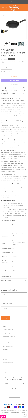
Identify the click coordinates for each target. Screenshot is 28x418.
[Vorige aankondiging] (2, 2)
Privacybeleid (6, 349)
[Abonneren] (23, 383)
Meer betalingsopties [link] (14, 84)
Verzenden (5, 372)
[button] (3, 7)
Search (4, 326)
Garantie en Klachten (8, 346)
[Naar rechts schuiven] (26, 44)
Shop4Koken (6, 410)
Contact (5, 356)
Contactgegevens (20, 414)
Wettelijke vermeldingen (9, 336)
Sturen (5, 318)
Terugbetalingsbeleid (8, 333)
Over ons (5, 359)
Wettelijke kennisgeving (10, 414)
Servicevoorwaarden (8, 329)
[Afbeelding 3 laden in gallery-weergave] (21, 44)
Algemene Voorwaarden (9, 342)
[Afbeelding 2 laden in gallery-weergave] (14, 44)
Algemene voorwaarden (14, 412)
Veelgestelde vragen (8, 362)
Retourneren (6, 369)
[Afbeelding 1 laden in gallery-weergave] (7, 44)
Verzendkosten (12, 61)
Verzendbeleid (23, 412)
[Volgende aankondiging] (25, 2)
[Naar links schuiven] (1, 44)
